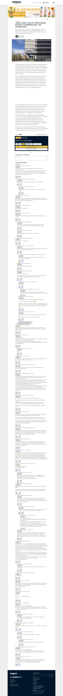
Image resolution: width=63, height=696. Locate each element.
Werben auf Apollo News (14, 685)
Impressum (35, 689)
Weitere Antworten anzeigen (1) (25, 321)
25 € (23, 144)
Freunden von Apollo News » (38, 694)
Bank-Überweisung (32, 149)
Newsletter (35, 680)
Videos (35, 2)
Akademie (12, 682)
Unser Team (12, 679)
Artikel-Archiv (35, 677)
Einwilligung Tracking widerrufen (39, 691)
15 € (20, 144)
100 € (30, 144)
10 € (17, 144)
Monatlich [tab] (25, 137)
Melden (18, 166)
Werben (39, 2)
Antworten (19, 177)
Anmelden (35, 682)
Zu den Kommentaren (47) (41, 134)
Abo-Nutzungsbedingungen (38, 687)
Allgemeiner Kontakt (13, 684)
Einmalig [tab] (18, 137)
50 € (27, 144)
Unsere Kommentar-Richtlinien (38, 685)
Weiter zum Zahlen (32, 146)
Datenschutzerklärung (37, 688)
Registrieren (35, 683)
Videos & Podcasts (36, 679)
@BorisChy (21, 37)
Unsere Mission (13, 681)
